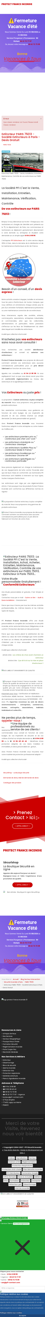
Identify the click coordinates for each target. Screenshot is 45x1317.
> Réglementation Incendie (12, 1047)
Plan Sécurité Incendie (32, 1169)
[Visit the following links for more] (9, 1008)
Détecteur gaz (15, 1184)
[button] (6, 90)
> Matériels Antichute (10, 1076)
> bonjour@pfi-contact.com (12, 1097)
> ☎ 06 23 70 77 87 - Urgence (13, 1094)
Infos (6, 1180)
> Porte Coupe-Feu (9, 1049)
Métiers (38, 1177)
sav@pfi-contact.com (10, 1282)
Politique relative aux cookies (11, 1313)
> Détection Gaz (8, 1070)
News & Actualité (25, 1177)
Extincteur (25, 1180)
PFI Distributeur (13, 1173)
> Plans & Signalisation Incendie (13, 1078)
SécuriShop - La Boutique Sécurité (16, 773)
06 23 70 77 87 (15, 1277)
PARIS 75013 (29, 982)
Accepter (22, 1315)
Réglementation (29, 1162)
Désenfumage (29, 1184)
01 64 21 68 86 (12, 1274)
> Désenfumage (8, 1063)
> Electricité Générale (10, 1052)
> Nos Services (7, 1036)
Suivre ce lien (30, 597)
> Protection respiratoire (11, 1073)
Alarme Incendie (22, 1188)
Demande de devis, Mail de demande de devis (21, 778)
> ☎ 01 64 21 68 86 (9, 1087)
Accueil (15, 979)
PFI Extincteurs (16, 240)
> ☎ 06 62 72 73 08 (9, 1092)
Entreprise (36, 1180)
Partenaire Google (30, 1173)
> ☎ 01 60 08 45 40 (9, 1089)
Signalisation (21, 1158)
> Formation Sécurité (10, 1044)
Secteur (5, 151)
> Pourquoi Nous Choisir (10, 1041)
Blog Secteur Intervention (30, 979)
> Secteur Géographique (11, 1039)
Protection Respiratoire (22, 1165)
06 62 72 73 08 (13, 1280)
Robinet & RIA (14, 1162)
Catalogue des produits (12, 783)
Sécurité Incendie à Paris (13, 982)
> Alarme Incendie (8, 1068)
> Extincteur (6, 1060)
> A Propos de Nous (9, 1034)
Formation (14, 1180)
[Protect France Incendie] (17, 4)
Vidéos (11, 1158)
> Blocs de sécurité (9, 1065)
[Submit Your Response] (1, 1291)
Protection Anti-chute (11, 1169)
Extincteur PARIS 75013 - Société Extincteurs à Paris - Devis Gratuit (21, 137)
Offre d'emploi (9, 1177)
